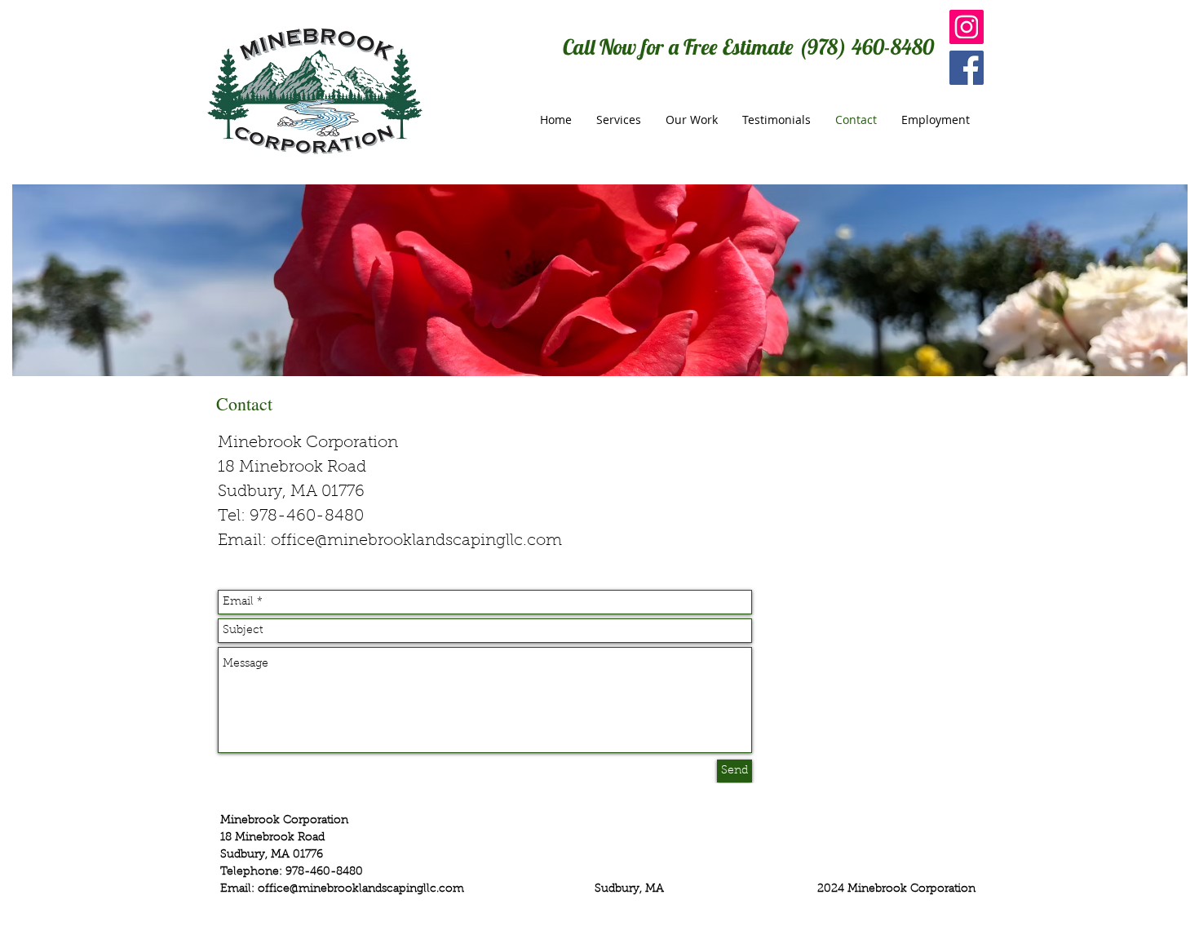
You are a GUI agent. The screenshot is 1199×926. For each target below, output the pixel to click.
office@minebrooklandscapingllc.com (416, 541)
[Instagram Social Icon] (966, 27)
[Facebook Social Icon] (966, 68)
